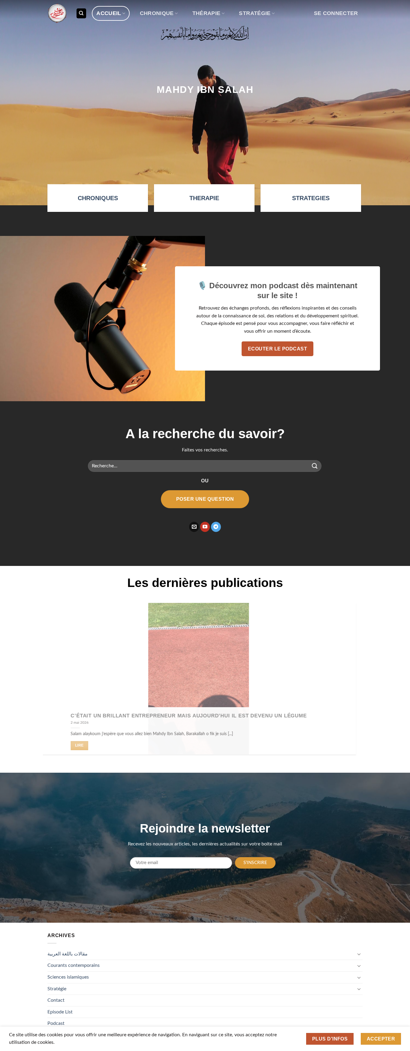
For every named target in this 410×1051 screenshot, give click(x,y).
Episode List (60, 1012)
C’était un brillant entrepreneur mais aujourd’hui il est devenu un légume (195, 715)
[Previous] (57, 683)
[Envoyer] (315, 466)
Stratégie (254, 13)
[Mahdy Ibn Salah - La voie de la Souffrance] (57, 13)
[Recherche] (81, 13)
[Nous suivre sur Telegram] (216, 527)
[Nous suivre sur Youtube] (205, 527)
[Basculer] (359, 954)
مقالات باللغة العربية (67, 954)
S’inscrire (255, 862)
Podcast (56, 1023)
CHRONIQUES (98, 198)
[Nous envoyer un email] (194, 527)
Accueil (108, 13)
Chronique (157, 13)
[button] (336, 13)
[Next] (353, 683)
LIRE (86, 745)
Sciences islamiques (68, 977)
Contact (56, 1000)
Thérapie (206, 13)
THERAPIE (204, 198)
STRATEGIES (311, 198)
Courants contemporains (73, 965)
